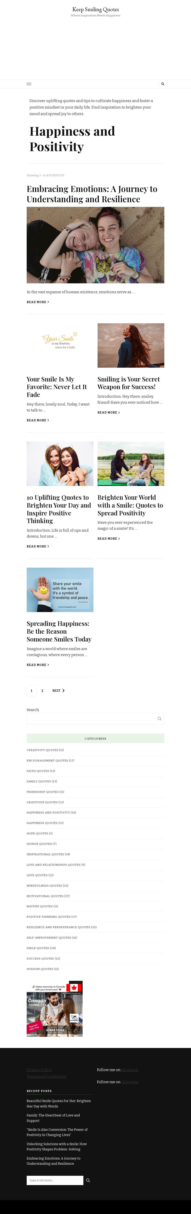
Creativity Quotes (42, 750)
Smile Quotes (38, 948)
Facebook (129, 1070)
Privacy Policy (39, 1070)
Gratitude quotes (42, 802)
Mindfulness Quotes (44, 885)
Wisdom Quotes (40, 969)
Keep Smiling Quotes (95, 9)
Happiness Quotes (42, 823)
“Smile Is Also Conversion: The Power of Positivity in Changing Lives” (57, 1132)
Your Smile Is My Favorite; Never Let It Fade (57, 387)
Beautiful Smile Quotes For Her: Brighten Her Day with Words (59, 1103)
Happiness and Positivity (48, 812)
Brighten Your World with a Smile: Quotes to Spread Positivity (130, 505)
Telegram (130, 1082)
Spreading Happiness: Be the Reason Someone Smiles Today (59, 631)
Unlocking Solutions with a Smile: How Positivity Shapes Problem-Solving (57, 1146)
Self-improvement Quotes (49, 937)
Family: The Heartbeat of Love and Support (53, 1118)
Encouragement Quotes (47, 760)
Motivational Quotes (45, 896)
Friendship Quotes (43, 792)
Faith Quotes (38, 771)
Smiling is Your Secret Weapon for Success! (129, 383)
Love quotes (37, 875)
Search (33, 710)
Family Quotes (39, 781)
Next (56, 690)
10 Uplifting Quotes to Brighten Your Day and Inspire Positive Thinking (59, 509)
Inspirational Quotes (45, 854)
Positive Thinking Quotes (49, 917)
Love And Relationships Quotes (54, 864)
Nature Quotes (40, 906)
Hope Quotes (37, 833)
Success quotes (40, 958)
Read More (36, 302)
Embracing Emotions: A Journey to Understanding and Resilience (92, 193)
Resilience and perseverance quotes (58, 927)
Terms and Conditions (46, 1076)
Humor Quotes (39, 844)
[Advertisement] (95, 46)
